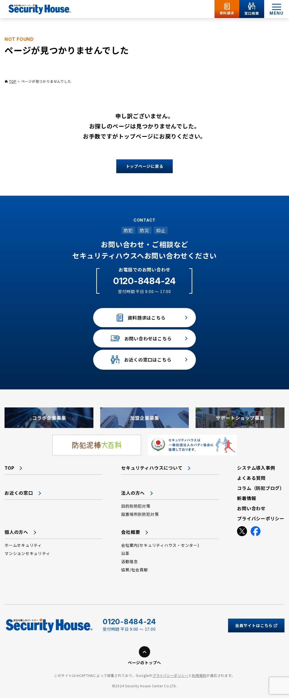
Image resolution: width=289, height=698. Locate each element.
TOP (12, 81)
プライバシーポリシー (170, 675)
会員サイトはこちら (254, 625)
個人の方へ (16, 531)
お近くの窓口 (19, 492)
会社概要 (130, 531)
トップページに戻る (144, 166)
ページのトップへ (144, 662)
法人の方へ (133, 492)
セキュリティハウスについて (151, 467)
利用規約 (199, 675)
